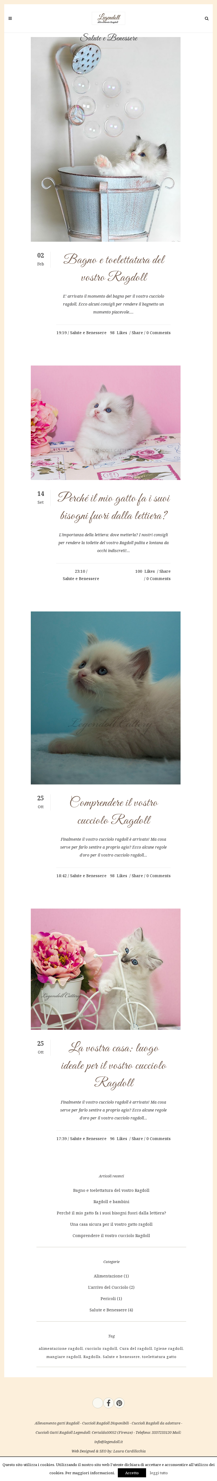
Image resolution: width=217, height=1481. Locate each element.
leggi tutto (159, 1472)
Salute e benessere (121, 1356)
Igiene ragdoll (168, 1348)
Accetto (132, 1472)
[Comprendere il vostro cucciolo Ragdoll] (106, 698)
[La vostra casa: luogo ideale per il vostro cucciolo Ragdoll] (106, 969)
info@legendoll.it (108, 1441)
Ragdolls (92, 1356)
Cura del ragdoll (136, 1348)
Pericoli (108, 1298)
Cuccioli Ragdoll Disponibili (105, 1423)
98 (118, 333)
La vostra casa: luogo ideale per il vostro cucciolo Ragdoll (113, 1066)
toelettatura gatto (159, 1356)
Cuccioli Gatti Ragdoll (54, 1432)
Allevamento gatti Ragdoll (57, 1423)
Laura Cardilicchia (129, 1451)
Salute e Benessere (88, 332)
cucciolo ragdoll (101, 1348)
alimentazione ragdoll (61, 1348)
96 (118, 1139)
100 (145, 571)
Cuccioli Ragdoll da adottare (156, 1423)
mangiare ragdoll (63, 1356)
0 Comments (158, 332)
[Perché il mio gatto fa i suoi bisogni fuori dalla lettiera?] (106, 423)
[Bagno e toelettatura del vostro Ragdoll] (106, 139)
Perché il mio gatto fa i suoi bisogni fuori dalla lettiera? (111, 1213)
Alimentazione (108, 1276)
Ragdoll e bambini (111, 1201)
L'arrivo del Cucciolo (108, 1287)
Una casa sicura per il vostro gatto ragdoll (111, 1224)
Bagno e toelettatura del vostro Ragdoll (111, 1190)
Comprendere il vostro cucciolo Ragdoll (111, 1235)
